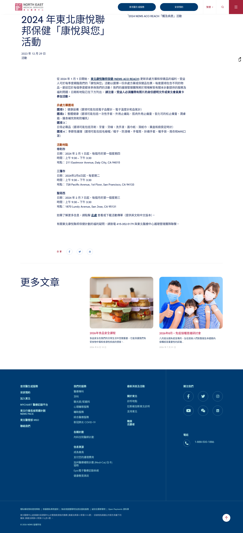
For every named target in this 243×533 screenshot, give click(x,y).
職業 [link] (129, 421)
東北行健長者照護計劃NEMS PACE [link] (33, 412)
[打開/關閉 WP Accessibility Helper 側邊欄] (239, 59)
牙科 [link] (76, 396)
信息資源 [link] (79, 447)
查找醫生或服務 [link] (136, 7)
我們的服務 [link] (80, 386)
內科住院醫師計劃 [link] (84, 437)
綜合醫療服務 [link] (81, 417)
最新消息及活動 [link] (136, 386)
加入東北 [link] (25, 398)
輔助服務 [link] (79, 412)
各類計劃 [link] (79, 432)
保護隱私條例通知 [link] (50, 509)
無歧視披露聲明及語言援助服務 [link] (75, 509)
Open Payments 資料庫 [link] (118, 509)
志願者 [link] (131, 424)
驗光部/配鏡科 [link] (82, 401)
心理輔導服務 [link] (81, 406)
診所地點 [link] (132, 401)
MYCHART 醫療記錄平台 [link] (34, 404)
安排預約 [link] (179, 7)
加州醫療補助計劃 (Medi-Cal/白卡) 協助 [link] (93, 464)
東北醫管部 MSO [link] (29, 420)
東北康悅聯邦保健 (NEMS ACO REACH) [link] (115, 79)
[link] (29, 7)
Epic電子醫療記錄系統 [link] (86, 470)
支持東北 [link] (132, 411)
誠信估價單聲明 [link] (98, 509)
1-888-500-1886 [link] (204, 442)
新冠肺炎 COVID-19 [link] (84, 422)
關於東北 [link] (132, 396)
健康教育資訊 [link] (81, 475)
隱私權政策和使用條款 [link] (30, 509)
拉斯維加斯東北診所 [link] (138, 406)
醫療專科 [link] (79, 391)
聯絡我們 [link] (25, 426)
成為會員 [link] (79, 452)
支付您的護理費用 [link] (84, 457)
